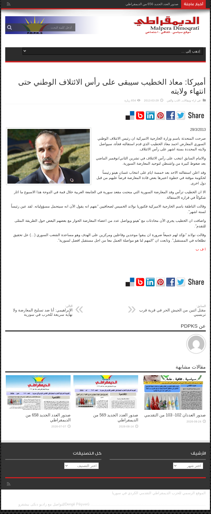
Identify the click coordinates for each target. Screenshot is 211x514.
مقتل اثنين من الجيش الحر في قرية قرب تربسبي (172, 310)
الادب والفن (173, 100)
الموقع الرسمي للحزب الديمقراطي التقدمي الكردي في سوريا (159, 493)
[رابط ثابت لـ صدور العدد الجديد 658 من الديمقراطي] (38, 409)
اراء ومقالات (189, 100)
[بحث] (9, 27)
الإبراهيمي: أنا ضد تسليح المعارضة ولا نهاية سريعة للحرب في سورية (43, 310)
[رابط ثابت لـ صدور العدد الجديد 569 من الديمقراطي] (105, 409)
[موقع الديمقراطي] (105, 30)
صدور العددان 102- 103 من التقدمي (175, 415)
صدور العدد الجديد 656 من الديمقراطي (152, 4)
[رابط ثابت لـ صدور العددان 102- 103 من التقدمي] (173, 409)
